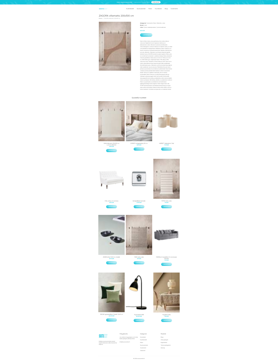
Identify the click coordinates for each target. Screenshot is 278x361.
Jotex (163, 23)
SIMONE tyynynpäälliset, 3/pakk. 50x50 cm (111, 314)
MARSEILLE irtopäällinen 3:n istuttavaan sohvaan (166, 257)
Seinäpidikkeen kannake (139, 201)
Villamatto (159, 23)
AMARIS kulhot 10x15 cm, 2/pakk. (111, 257)
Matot (150, 8)
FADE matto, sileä (139, 257)
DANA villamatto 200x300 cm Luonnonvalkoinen (111, 144)
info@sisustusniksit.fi (124, 342)
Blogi (166, 8)
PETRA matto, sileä (167, 201)
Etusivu (100, 18)
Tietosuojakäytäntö (166, 345)
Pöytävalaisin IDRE (139, 314)
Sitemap (163, 348)
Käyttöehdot (164, 342)
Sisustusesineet (141, 8)
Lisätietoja (146, 35)
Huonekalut (158, 8)
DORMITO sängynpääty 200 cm (139, 143)
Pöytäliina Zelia (167, 314)
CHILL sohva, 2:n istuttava (111, 201)
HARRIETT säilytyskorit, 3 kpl (166, 143)
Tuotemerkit (174, 8)
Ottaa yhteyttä (164, 339)
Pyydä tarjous (155, 2)
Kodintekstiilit (130, 8)
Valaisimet (142, 350)
